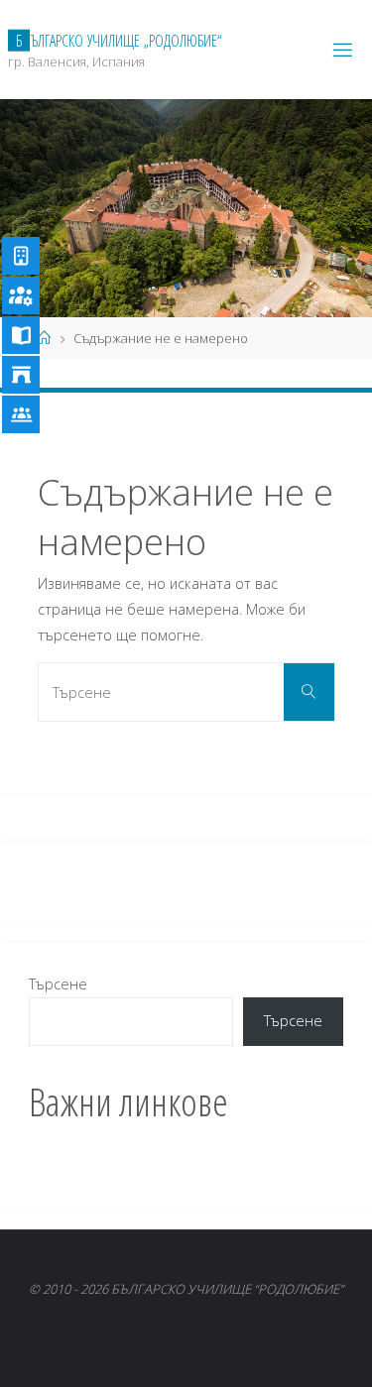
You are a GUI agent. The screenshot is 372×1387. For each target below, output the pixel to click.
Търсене (58, 984)
